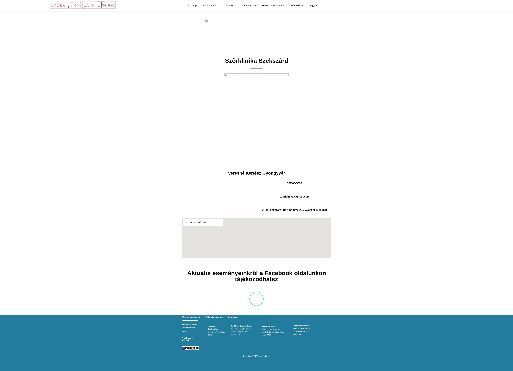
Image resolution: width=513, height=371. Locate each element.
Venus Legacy (248, 5)
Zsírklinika (228, 5)
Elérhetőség (297, 5)
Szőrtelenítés (210, 5)
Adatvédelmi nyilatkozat (190, 324)
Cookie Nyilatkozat (188, 328)
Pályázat (185, 331)
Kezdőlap (191, 5)
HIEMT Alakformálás (273, 5)
